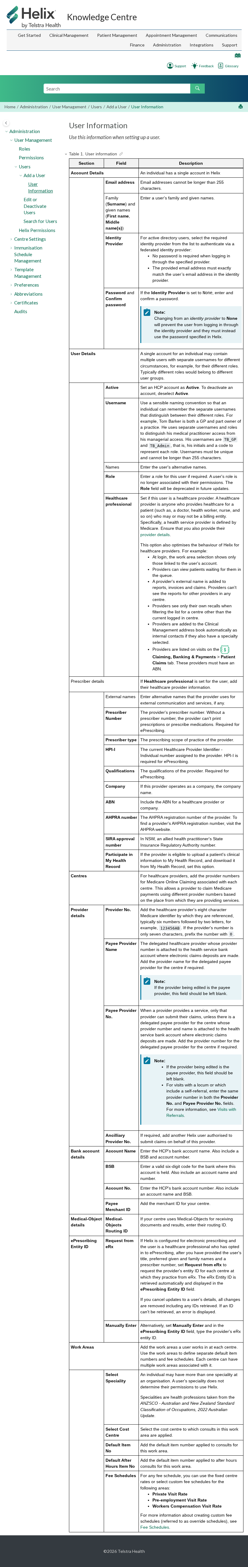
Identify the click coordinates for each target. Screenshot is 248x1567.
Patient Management (117, 35)
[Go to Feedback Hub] (194, 65)
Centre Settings (30, 239)
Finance (137, 44)
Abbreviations (28, 294)
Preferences (26, 285)
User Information (147, 106)
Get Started (29, 35)
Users (96, 106)
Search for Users (40, 221)
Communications (221, 35)
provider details (155, 534)
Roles (24, 148)
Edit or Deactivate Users (35, 206)
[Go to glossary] (220, 65)
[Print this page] (241, 107)
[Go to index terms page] (236, 56)
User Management (69, 106)
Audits (20, 311)
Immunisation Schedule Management (28, 254)
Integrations (202, 44)
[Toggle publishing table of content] (6, 123)
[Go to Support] (170, 65)
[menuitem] (29, 35)
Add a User (116, 106)
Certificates (26, 302)
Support (229, 44)
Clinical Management (69, 35)
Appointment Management (171, 35)
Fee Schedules (154, 1527)
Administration (167, 44)
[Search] (197, 89)
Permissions (31, 157)
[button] (7, 131)
